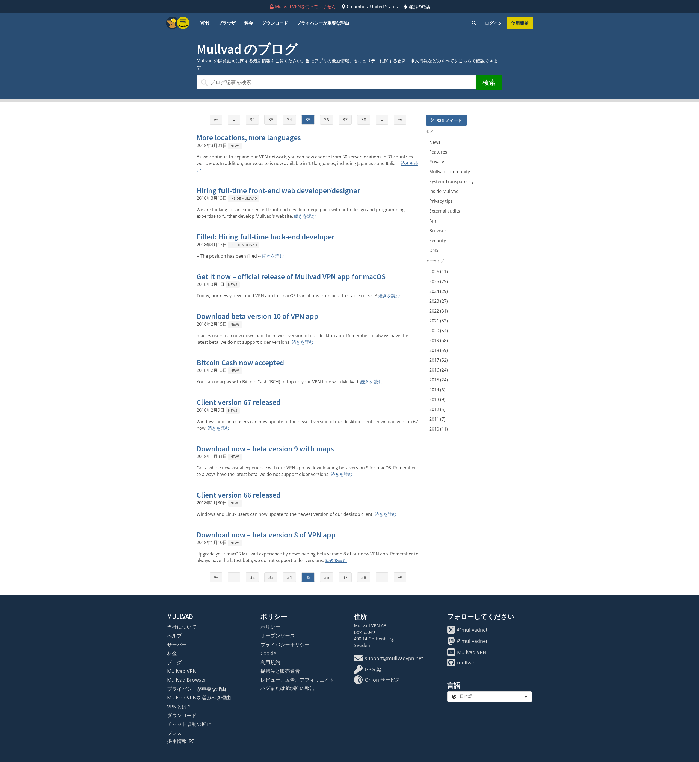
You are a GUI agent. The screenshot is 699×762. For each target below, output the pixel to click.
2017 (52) (438, 360)
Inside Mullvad (243, 198)
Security (437, 240)
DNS (433, 250)
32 (252, 120)
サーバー (177, 644)
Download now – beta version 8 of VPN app (266, 535)
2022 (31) (438, 311)
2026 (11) (438, 272)
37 (345, 120)
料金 (248, 23)
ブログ (174, 662)
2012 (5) (437, 409)
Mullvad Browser (186, 679)
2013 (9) (437, 399)
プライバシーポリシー (285, 644)
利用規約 (270, 662)
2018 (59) (438, 350)
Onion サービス (382, 679)
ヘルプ (174, 635)
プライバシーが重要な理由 (323, 23)
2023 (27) (438, 301)
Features (438, 152)
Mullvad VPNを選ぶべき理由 (199, 697)
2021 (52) (438, 321)
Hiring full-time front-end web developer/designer (278, 190)
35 (308, 120)
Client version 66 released (238, 495)
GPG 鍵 (373, 669)
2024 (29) (438, 291)
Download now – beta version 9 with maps (265, 449)
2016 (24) (438, 370)
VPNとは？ (179, 706)
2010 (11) (438, 429)
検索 (489, 82)
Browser (437, 231)
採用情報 (177, 741)
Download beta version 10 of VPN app (257, 316)
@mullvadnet (472, 629)
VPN (204, 23)
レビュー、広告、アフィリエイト (297, 679)
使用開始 (520, 23)
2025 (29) (438, 281)
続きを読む (305, 216)
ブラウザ (227, 23)
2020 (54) (438, 331)
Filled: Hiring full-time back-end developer (265, 237)
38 (363, 120)
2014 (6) (437, 390)
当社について (182, 626)
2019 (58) (438, 340)
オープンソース (277, 635)
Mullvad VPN (182, 671)
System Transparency (451, 181)
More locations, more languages (249, 137)
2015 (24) (438, 380)
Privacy (436, 162)
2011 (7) (437, 419)
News (235, 145)
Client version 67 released (238, 402)
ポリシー (270, 626)
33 (270, 120)
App (433, 221)
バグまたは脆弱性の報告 (287, 688)
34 (289, 120)
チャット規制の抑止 (189, 724)
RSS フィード (449, 120)
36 (326, 120)
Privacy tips (441, 201)
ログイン (493, 23)
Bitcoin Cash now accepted (240, 362)
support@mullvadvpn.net (394, 658)
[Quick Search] (474, 23)
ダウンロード (275, 23)
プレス (174, 733)
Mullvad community (449, 172)
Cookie (268, 653)
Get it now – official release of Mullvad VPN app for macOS (291, 276)
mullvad (466, 662)
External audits (444, 211)
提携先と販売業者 (280, 671)
